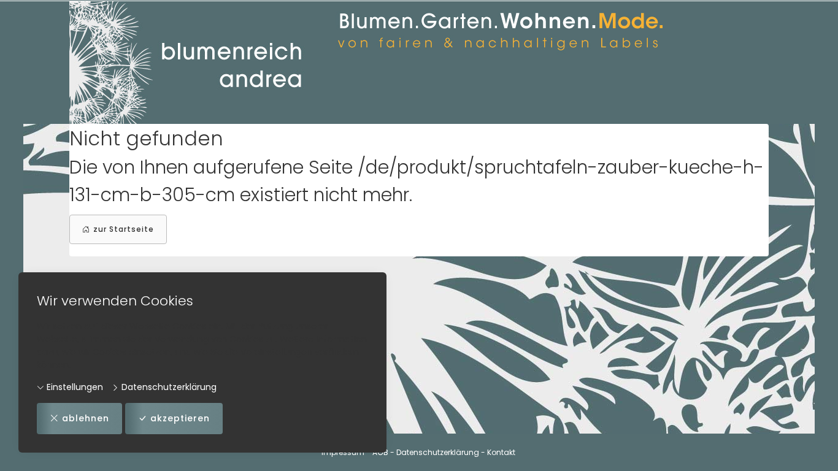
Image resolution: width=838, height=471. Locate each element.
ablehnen (85, 418)
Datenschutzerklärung (168, 387)
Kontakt (501, 452)
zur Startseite (123, 229)
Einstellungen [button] (73, 387)
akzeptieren (180, 418)
